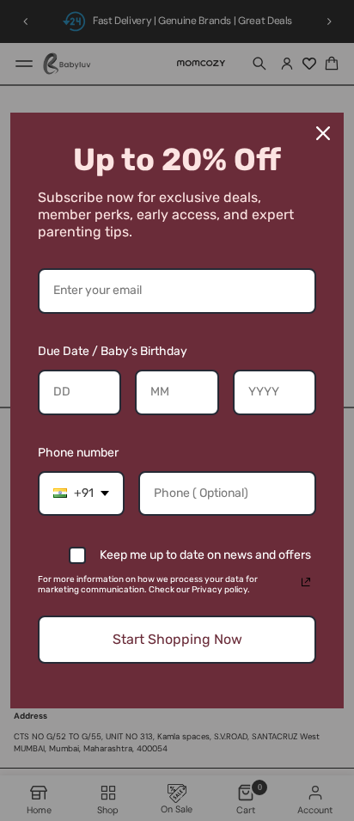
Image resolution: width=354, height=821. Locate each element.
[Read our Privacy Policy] (306, 582)
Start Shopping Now (177, 639)
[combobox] (81, 494)
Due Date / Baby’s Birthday (112, 351)
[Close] (323, 133)
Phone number (78, 452)
